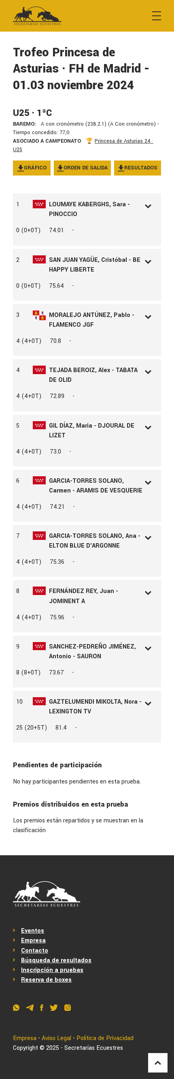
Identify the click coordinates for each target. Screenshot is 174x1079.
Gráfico (35, 167)
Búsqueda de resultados (56, 960)
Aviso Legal (56, 1038)
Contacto (34, 950)
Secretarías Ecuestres (93, 1048)
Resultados (140, 167)
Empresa (33, 940)
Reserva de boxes (46, 980)
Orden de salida (86, 167)
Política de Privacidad (105, 1038)
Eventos (32, 931)
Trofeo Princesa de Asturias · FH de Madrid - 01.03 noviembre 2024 (81, 69)
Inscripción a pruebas (52, 970)
